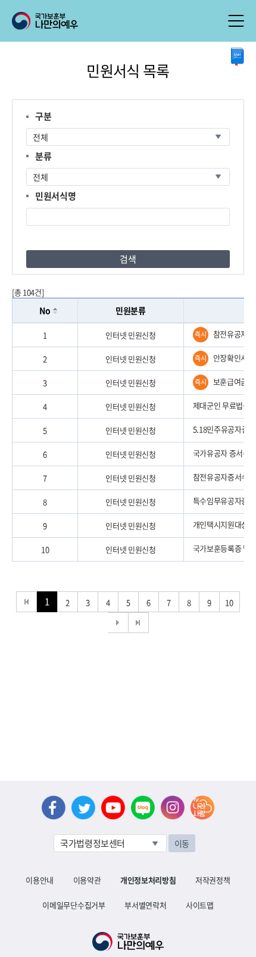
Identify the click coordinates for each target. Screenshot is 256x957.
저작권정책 (212, 880)
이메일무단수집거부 (73, 905)
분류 (43, 156)
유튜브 (113, 807)
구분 (43, 116)
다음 (118, 622)
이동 (181, 843)
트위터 (83, 807)
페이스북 (53, 807)
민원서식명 (55, 195)
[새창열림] (237, 57)
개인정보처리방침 (148, 880)
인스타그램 (173, 807)
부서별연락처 (145, 905)
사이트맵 (200, 905)
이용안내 (40, 880)
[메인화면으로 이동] (45, 19)
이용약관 (87, 880)
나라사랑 (202, 807)
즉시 (200, 334)
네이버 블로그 (143, 807)
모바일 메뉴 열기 (236, 21)
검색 (128, 259)
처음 (26, 601)
